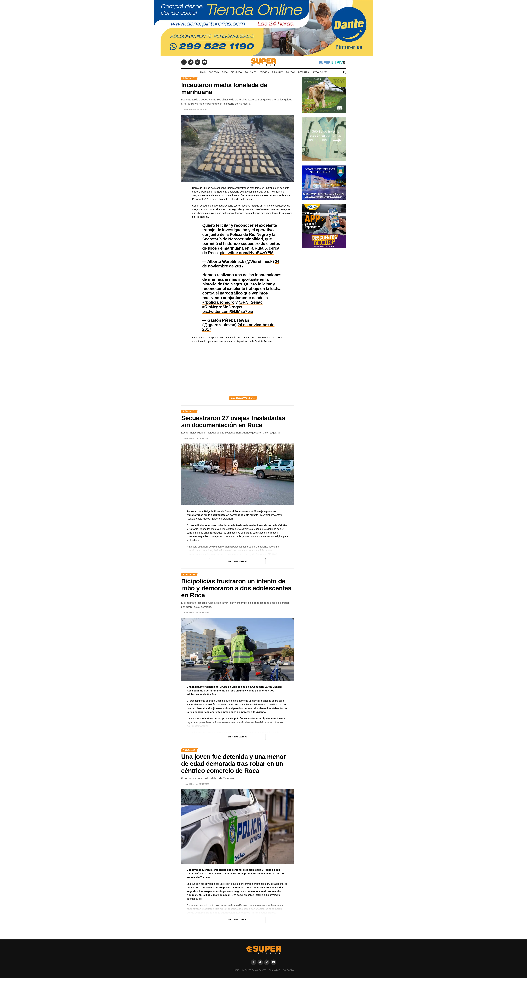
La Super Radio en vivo (254, 970)
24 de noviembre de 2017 (240, 263)
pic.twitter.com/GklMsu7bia (227, 311)
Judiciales (277, 72)
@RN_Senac (251, 302)
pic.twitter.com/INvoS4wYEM (247, 252)
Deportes (303, 72)
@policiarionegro (218, 302)
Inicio (203, 72)
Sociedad (214, 72)
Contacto (288, 970)
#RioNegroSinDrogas (222, 307)
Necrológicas (319, 72)
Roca (225, 72)
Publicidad (274, 970)
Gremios (264, 72)
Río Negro (236, 72)
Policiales (250, 72)
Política (290, 72)
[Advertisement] (243, 372)
